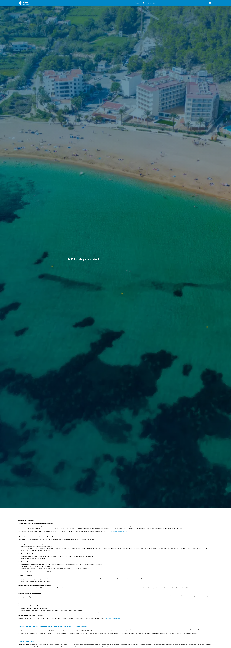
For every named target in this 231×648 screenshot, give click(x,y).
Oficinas (143, 3)
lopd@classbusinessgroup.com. (111, 618)
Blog (149, 3)
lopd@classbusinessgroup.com (119, 531)
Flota (137, 3)
